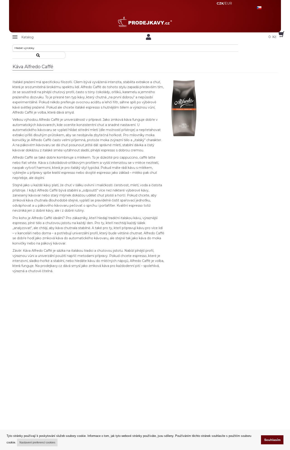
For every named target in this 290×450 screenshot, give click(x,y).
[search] (38, 55)
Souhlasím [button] (272, 440)
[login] (148, 37)
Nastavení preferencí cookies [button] (37, 442)
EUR (228, 3)
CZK (220, 3)
